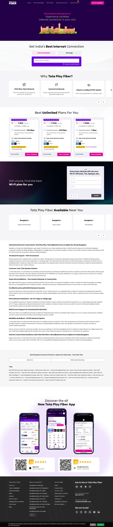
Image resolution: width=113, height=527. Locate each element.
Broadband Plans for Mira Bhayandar (37, 507)
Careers (11, 496)
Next (103, 102)
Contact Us (58, 499)
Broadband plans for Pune (37, 499)
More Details (15, 154)
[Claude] (85, 486)
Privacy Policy (59, 488)
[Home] (12, 3)
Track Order (50, 3)
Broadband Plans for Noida (37, 511)
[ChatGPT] (76, 486)
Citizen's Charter (60, 496)
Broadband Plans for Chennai (38, 501)
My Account (12, 504)
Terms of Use (59, 490)
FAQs (56, 485)
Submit (96, 195)
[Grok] (90, 486)
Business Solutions (62, 3)
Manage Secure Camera (16, 501)
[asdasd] (76, 512)
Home (29, 3)
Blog (10, 507)
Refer (10, 493)
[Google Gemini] (81, 486)
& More (18, 143)
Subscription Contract (61, 493)
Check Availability (14, 488)
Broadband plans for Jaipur (37, 490)
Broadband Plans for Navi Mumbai (39, 504)
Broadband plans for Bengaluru (38, 488)
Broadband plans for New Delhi (38, 496)
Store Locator (13, 499)
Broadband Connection (36, 485)
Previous (98, 102)
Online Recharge (38, 3)
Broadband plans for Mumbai (38, 493)
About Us (12, 485)
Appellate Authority (61, 501)
